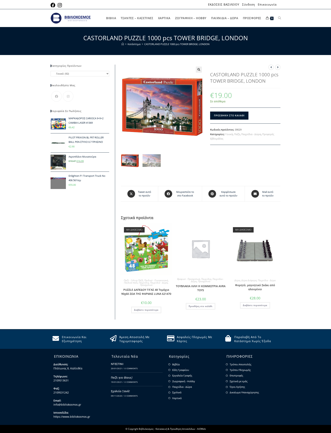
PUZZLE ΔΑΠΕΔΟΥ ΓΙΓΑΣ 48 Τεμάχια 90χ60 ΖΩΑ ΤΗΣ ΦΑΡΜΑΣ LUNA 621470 (146, 292)
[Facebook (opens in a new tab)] (54, 5)
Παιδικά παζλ (131, 282)
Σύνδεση (248, 4)
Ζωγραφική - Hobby (183, 381)
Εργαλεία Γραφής (182, 375)
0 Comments (131, 368)
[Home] (122, 44)
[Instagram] (68, 96)
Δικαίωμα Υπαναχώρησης (244, 392)
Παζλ (237, 134)
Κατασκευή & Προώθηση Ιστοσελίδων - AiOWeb (181, 429)
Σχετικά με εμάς (238, 381)
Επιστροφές (236, 375)
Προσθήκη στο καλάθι (229, 115)
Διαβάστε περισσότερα (146, 309)
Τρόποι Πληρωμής (240, 370)
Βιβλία (176, 364)
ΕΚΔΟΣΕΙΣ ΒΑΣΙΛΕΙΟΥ (223, 4)
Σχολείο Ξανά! (120, 391)
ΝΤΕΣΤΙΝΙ (117, 364)
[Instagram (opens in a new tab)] (60, 5)
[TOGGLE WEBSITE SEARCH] (279, 18)
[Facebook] (56, 96)
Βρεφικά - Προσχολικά (188, 279)
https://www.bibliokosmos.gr (71, 416)
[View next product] (277, 67)
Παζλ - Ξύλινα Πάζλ (133, 280)
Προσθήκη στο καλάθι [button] (200, 306)
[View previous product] (271, 67)
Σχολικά (176, 392)
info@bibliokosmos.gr (67, 404)
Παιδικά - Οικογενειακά (156, 280)
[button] (199, 70)
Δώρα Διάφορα (249, 280)
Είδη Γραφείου (180, 370)
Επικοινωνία (267, 4)
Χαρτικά (177, 398)
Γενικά (229, 134)
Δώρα (237, 280)
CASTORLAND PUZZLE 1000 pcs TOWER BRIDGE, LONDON (177, 44)
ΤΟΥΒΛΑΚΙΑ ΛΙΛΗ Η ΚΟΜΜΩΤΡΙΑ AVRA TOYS (200, 288)
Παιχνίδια (144, 282)
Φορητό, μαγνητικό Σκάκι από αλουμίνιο (255, 287)
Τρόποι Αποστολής (240, 364)
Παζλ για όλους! (122, 377)
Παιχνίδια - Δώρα (251, 134)
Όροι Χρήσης (237, 387)
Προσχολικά (146, 285)
